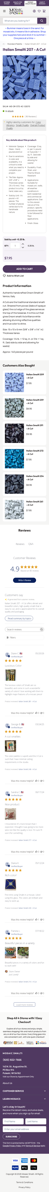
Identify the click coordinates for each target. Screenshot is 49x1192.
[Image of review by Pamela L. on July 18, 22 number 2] (23, 952)
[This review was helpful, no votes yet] (36, 713)
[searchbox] (22, 629)
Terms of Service (33, 1145)
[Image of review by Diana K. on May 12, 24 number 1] (10, 884)
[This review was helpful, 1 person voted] (36, 919)
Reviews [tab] (20, 544)
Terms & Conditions (24, 1182)
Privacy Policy (24, 1187)
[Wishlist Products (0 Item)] (39, 11)
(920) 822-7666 (12, 1059)
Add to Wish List (15, 275)
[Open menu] (4, 11)
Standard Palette (14, 44)
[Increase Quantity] (22, 244)
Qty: (6, 245)
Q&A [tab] (30, 543)
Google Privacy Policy (12, 1145)
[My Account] (34, 11)
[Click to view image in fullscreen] (24, 77)
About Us (7, 1083)
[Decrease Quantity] (22, 247)
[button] (7, 3)
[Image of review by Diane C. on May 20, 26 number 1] (10, 675)
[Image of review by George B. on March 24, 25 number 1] (10, 746)
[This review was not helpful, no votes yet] (41, 713)
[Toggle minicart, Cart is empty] (44, 11)
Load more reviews (24, 1004)
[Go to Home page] (16, 11)
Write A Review (24, 580)
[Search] (41, 21)
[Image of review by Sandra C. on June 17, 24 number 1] (10, 814)
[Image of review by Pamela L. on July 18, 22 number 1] (10, 952)
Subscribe (11, 1136)
